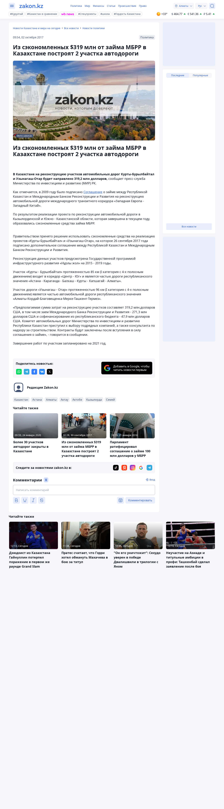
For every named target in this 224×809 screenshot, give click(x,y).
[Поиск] (212, 6)
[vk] (42, 372)
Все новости (71, 28)
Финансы (98, 6)
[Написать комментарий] (84, 490)
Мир (87, 6)
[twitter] (50, 372)
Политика (76, 6)
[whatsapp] (19, 372)
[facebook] (34, 372)
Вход (152, 479)
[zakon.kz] (31, 6)
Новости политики (93, 28)
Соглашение (92, 192)
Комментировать (140, 500)
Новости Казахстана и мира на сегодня (36, 28)
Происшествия (127, 6)
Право (142, 6)
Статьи (111, 6)
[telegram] (26, 372)
